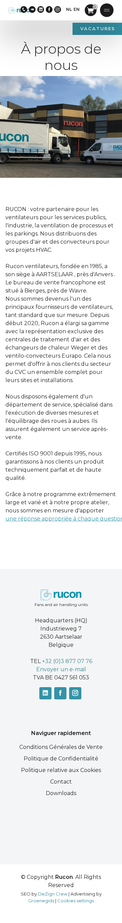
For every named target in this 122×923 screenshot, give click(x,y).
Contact (61, 781)
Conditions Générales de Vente (61, 747)
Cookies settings (75, 900)
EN (77, 9)
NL (69, 9)
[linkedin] (40, 9)
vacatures (97, 28)
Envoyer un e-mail (61, 669)
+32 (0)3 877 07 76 (67, 661)
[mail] (32, 9)
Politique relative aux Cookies (61, 770)
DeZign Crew (52, 894)
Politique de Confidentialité (61, 758)
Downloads (61, 793)
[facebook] (49, 9)
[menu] (107, 10)
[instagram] (57, 9)
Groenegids (41, 900)
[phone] (23, 9)
